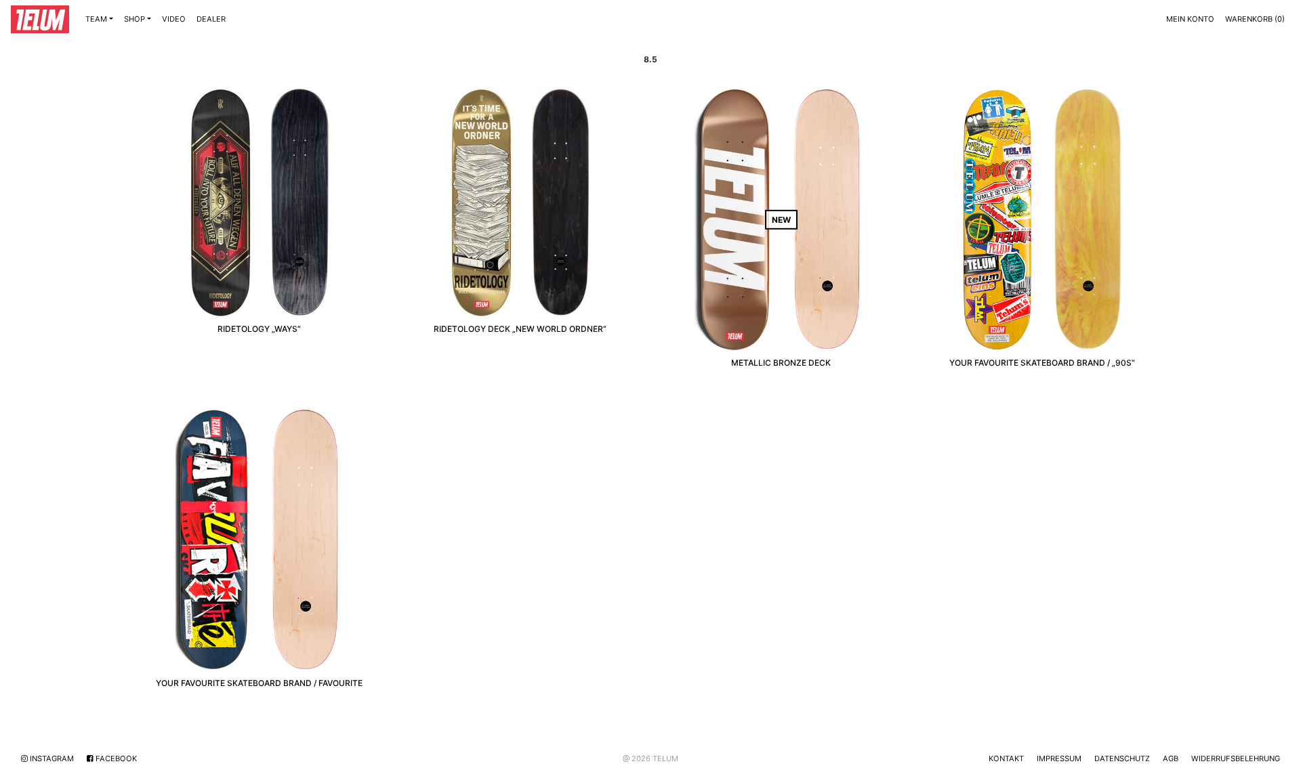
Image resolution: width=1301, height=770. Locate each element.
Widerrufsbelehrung (1235, 758)
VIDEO (174, 19)
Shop (134, 19)
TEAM (96, 19)
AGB (1170, 758)
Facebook (115, 758)
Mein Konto (1190, 19)
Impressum (1059, 758)
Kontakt (1006, 758)
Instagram (51, 758)
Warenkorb (1255, 19)
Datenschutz (1122, 758)
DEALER (211, 19)
